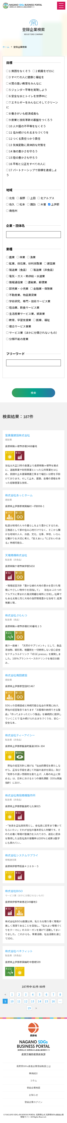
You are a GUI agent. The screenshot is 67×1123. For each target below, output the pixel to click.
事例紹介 (33, 1073)
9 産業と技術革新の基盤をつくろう (30, 120)
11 (18, 1001)
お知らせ (33, 1095)
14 (39, 1001)
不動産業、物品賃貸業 (22, 295)
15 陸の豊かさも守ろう (23, 157)
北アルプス (47, 198)
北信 (11, 198)
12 (25, 1001)
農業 (11, 257)
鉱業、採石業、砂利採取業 (25, 263)
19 (29, 1008)
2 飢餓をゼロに (44, 71)
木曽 (43, 204)
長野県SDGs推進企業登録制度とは (33, 1066)
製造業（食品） (18, 270)
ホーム (6, 47)
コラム (33, 1080)
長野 (22, 198)
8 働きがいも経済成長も (23, 113)
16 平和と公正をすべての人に (27, 164)
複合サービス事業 (19, 326)
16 (53, 1001)
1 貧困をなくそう (19, 71)
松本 (22, 204)
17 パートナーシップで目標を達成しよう (31, 172)
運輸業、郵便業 (37, 282)
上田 (32, 198)
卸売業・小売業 (18, 288)
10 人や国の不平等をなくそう (27, 126)
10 (12, 1001)
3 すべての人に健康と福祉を (26, 77)
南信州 (12, 211)
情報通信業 (15, 282)
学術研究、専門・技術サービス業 (29, 301)
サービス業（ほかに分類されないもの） (33, 332)
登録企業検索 (33, 1087)
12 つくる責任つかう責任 (24, 138)
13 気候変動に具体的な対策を (27, 145)
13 (32, 1001)
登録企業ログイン (33, 1102)
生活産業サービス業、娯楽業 (26, 314)
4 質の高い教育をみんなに (25, 83)
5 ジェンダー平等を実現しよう (27, 90)
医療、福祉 (42, 320)
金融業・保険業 (43, 288)
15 (46, 1001)
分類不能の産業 (18, 339)
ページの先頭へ (61, 1117)
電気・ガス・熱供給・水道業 (26, 276)
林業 (22, 257)
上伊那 (54, 204)
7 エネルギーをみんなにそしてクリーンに (32, 104)
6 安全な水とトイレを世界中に (27, 96)
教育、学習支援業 (19, 320)
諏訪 (32, 204)
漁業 (32, 257)
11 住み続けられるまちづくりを (28, 132)
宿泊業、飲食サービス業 (23, 307)
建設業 (50, 263)
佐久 (11, 204)
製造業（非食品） (44, 270)
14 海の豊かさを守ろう (23, 151)
